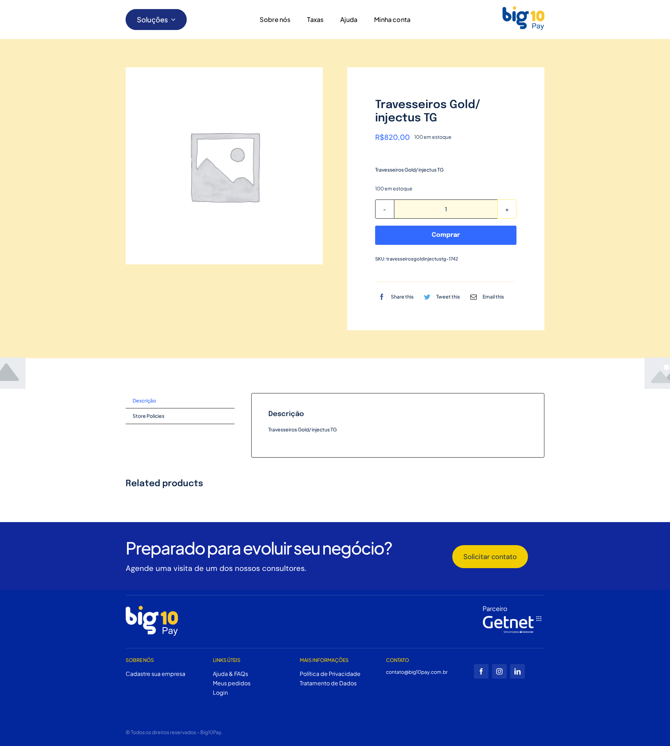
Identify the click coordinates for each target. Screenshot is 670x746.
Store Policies (148, 416)
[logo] (523, 18)
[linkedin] (517, 671)
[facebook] (481, 671)
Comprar (446, 235)
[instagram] (499, 671)
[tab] (180, 401)
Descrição (144, 400)
